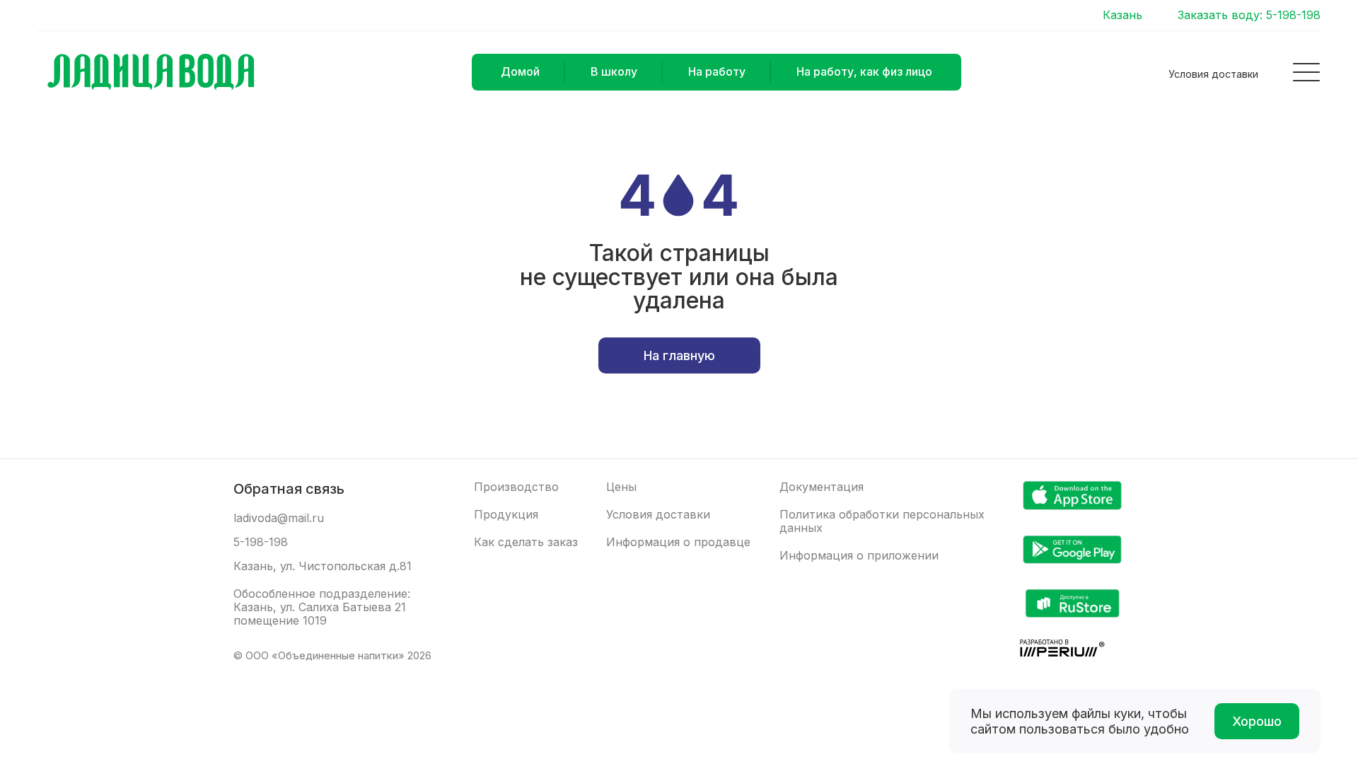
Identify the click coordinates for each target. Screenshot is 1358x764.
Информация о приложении (859, 555)
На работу (716, 71)
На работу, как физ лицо (864, 71)
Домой (520, 71)
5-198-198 (260, 542)
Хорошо (1257, 721)
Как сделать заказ (526, 542)
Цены (621, 487)
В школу (614, 71)
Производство (516, 487)
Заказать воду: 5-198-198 (1249, 15)
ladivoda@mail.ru (278, 518)
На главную (679, 355)
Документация (821, 487)
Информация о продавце (678, 542)
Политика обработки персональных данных (882, 521)
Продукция (506, 514)
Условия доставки (1213, 74)
